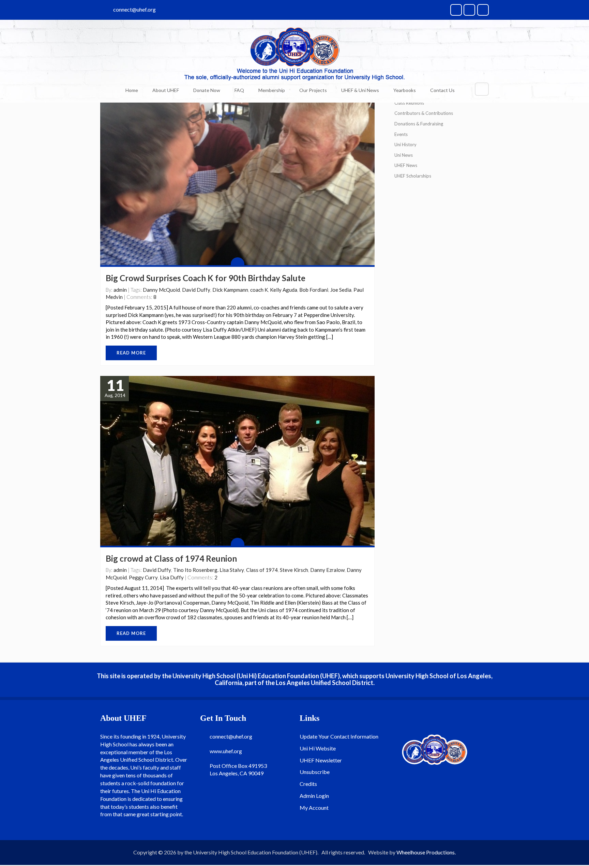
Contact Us (442, 90)
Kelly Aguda (283, 290)
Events (401, 134)
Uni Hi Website (318, 748)
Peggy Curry (143, 577)
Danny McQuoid (161, 290)
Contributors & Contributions (423, 113)
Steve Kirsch (294, 570)
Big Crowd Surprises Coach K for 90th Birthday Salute (205, 278)
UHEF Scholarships (412, 176)
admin (120, 290)
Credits (308, 783)
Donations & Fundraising (418, 123)
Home (131, 90)
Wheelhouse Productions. (426, 852)
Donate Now (206, 90)
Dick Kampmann (230, 290)
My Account (314, 807)
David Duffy (196, 290)
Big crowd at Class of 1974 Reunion (171, 558)
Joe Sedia (340, 290)
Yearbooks (404, 90)
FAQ (239, 90)
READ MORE (131, 352)
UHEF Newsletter (321, 760)
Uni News (403, 155)
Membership (271, 90)
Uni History (405, 144)
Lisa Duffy (172, 577)
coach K (259, 290)
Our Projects (313, 90)
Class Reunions (409, 103)
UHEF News (405, 165)
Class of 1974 (262, 570)
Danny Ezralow (327, 570)
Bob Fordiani (313, 290)
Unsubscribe (315, 772)
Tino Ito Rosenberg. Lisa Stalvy (208, 570)
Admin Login (314, 795)
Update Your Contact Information (339, 736)
